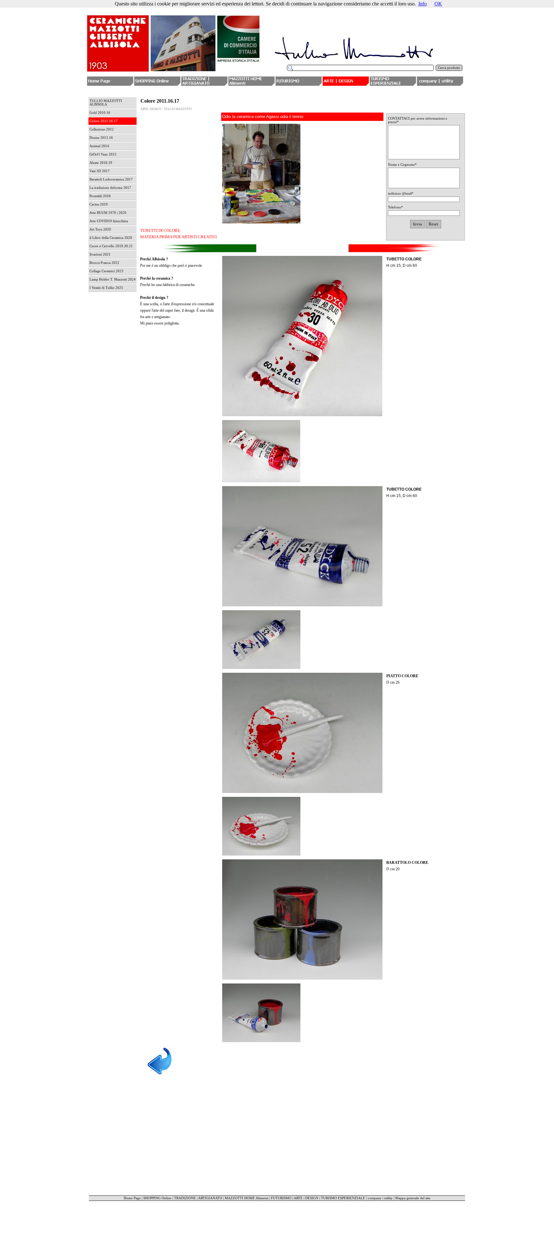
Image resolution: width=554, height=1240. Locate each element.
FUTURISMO (281, 1198)
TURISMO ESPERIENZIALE (343, 1198)
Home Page (132, 1198)
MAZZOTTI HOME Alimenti (246, 1198)
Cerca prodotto (449, 68)
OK (438, 3)
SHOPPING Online (157, 1198)
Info (422, 3)
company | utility (380, 1198)
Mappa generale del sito (413, 1198)
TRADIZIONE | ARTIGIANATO (198, 1198)
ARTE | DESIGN (306, 1198)
